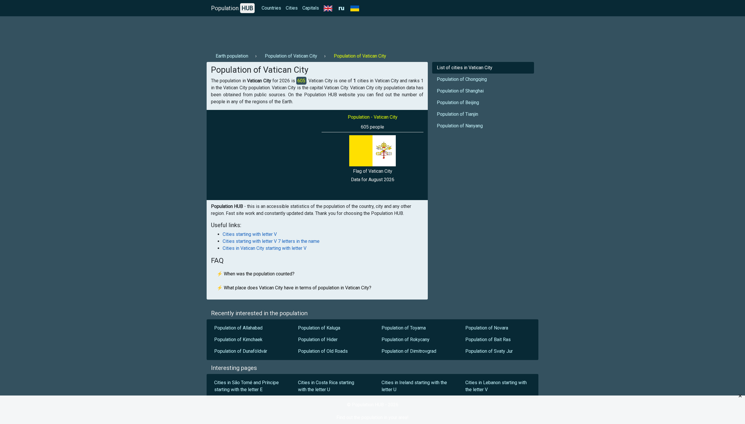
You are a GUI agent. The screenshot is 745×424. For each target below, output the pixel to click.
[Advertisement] (312, 32)
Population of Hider (318, 339)
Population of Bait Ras (488, 339)
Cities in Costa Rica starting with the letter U (326, 386)
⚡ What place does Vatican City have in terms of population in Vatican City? (294, 288)
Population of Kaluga (319, 328)
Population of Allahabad (238, 328)
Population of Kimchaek (238, 339)
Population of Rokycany (406, 339)
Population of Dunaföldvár (240, 351)
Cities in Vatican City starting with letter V (264, 248)
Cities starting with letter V (250, 234)
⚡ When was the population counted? (256, 274)
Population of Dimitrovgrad (409, 351)
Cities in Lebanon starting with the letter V (496, 386)
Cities (292, 8)
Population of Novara (486, 328)
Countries (271, 8)
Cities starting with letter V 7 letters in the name (271, 241)
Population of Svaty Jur (489, 351)
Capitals (310, 8)
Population (232, 8)
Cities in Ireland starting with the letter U (414, 386)
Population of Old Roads (323, 351)
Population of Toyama (404, 328)
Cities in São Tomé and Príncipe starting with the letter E (246, 386)
